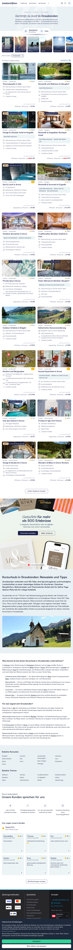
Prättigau (40, 764)
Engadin (63, 667)
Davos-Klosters (7, 759)
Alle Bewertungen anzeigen (36, 881)
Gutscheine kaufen (33, 899)
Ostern (57, 777)
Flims (45, 690)
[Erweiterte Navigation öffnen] (49, 3)
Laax (48, 665)
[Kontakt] (62, 3)
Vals (14, 708)
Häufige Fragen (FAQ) (34, 918)
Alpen (49, 676)
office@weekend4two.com (60, 900)
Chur (12, 695)
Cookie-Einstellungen (33, 910)
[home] (9, 3)
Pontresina (30, 665)
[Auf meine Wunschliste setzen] (33, 65)
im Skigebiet (41, 777)
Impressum (30, 915)
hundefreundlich (42, 775)
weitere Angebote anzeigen (36, 491)
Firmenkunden (31, 905)
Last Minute (42, 3)
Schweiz (33, 695)
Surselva (53, 736)
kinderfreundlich (60, 775)
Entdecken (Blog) (32, 902)
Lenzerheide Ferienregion (41, 757)
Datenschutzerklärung (8, 931)
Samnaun (58, 756)
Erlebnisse (24, 3)
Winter (31, 667)
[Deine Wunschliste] (65, 3)
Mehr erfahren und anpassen (36, 946)
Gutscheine (32, 3)
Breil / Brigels (41, 761)
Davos (43, 667)
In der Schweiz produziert (38, 565)
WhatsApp (57, 903)
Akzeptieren (37, 941)
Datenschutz (31, 907)
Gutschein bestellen (28, 533)
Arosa (25, 725)
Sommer (7, 665)
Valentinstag (59, 780)
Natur (7, 679)
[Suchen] (69, 3)
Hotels (31, 733)
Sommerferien (24, 780)
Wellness (5, 775)
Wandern (33, 716)
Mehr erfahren (47, 533)
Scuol (14, 670)
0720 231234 (58, 906)
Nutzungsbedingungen (34, 913)
